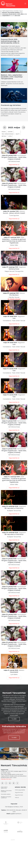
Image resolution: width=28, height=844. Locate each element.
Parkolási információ (6, 779)
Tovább (14, 719)
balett (17, 134)
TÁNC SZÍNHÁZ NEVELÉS (8, 134)
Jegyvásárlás (13, 164)
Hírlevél (17, 797)
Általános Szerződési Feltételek (6, 791)
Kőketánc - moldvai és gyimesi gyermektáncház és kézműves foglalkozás (14, 241)
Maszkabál (14, 672)
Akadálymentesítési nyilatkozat (6, 797)
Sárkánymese (14, 269)
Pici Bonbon (14, 295)
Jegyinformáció (19, 792)
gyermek (17, 131)
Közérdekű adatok (5, 794)
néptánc (4, 136)
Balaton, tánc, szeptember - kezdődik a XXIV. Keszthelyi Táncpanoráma (12, 76)
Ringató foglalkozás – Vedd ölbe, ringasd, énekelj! (14, 158)
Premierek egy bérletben (11, 105)
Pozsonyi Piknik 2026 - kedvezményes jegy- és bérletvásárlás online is (10, 41)
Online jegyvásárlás (20, 789)
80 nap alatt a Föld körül (14, 508)
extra (10, 136)
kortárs (10, 131)
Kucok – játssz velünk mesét (14, 213)
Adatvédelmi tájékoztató (4, 788)
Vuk (14, 318)
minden (4, 131)
